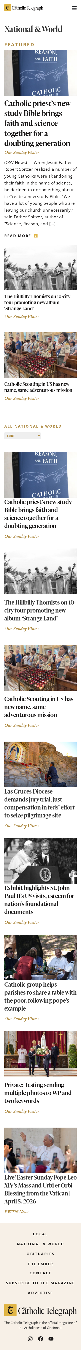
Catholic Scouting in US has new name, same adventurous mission (38, 387)
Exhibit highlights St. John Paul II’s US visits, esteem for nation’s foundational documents (39, 900)
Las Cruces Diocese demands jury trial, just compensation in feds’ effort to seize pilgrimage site (39, 803)
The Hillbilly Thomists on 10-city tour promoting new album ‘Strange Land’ (37, 302)
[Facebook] (40, 1338)
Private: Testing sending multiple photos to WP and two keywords (38, 1093)
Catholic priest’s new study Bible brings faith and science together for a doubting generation (37, 123)
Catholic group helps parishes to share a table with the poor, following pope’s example (40, 996)
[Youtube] (51, 1338)
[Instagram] (30, 1338)
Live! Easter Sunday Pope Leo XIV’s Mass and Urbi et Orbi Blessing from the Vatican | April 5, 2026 (40, 1189)
